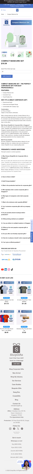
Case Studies (16, 384)
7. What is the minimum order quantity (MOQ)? (14, 202)
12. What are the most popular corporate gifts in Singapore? (14, 228)
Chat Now (16, 364)
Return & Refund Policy (16, 432)
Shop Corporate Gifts (16, 369)
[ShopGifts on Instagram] (10, 428)
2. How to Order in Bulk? (8, 177)
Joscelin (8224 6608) (17, 450)
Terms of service (16, 433)
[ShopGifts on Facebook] (14, 428)
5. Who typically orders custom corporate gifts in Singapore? (14, 190)
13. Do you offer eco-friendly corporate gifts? (13, 233)
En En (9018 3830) (16, 454)
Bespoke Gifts (16, 388)
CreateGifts (16, 396)
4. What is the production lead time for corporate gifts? (16, 185)
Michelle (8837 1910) (16, 457)
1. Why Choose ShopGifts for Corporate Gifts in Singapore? (14, 157)
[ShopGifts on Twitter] (18, 428)
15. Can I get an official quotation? (10, 242)
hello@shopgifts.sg (16, 405)
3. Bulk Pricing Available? (8, 181)
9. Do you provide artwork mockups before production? (13, 213)
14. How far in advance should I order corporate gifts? (16, 238)
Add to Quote (7, 76)
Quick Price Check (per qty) (8, 68)
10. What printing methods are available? (12, 219)
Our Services (16, 381)
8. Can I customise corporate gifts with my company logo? (15, 207)
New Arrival (17, 373)
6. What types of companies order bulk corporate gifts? (14, 197)
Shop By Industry (17, 377)
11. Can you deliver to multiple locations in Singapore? (16, 223)
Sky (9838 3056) (16, 444)
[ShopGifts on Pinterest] (22, 428)
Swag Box (16, 392)
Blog (16, 400)
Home (2, 14)
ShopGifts (13, 470)
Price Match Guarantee (31, 225)
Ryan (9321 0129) (16, 447)
